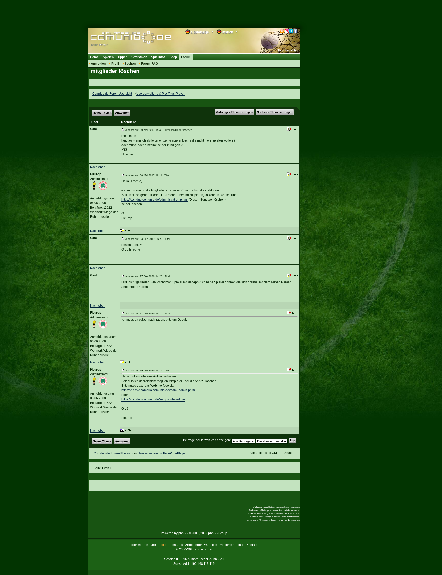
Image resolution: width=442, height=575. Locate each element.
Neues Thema (102, 112)
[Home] (123, 37)
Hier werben (139, 545)
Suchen (130, 64)
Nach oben (97, 167)
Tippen (122, 57)
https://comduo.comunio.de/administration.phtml (154, 199)
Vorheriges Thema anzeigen (234, 112)
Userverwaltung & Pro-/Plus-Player (160, 93)
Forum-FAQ (149, 64)
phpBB (183, 533)
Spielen (108, 57)
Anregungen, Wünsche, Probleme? (209, 545)
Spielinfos (158, 57)
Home (94, 57)
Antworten (122, 112)
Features (177, 545)
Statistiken (139, 57)
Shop (173, 57)
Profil (115, 64)
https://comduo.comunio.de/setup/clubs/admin (153, 399)
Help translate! (288, 50)
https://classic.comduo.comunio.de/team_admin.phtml (158, 390)
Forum (186, 57)
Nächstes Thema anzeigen (274, 112)
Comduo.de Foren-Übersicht (112, 93)
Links (240, 545)
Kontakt (252, 545)
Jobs (154, 545)
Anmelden (98, 64)
